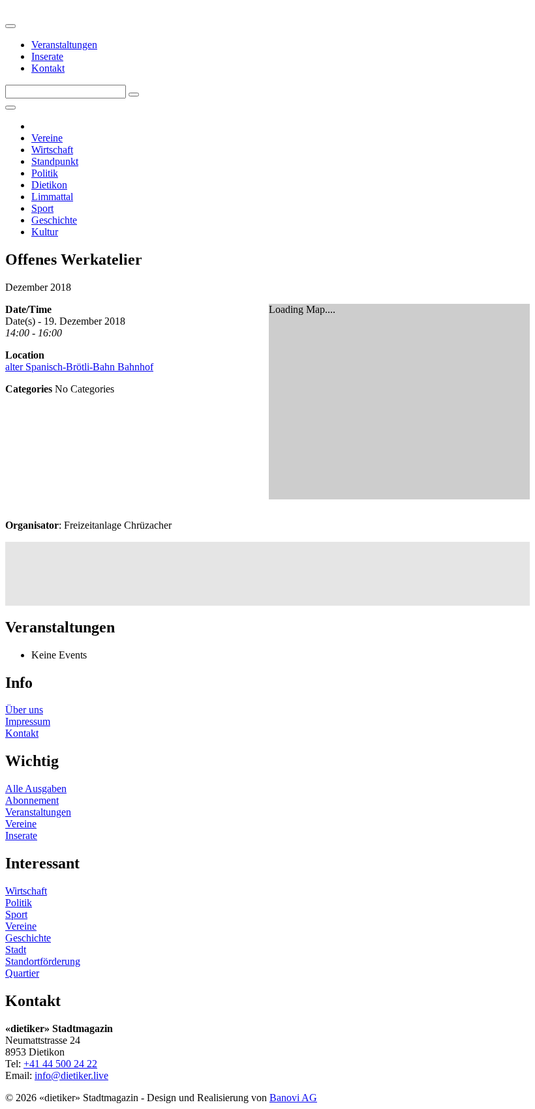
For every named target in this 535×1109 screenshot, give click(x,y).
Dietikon (49, 184)
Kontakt (48, 68)
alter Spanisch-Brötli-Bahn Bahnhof (79, 366)
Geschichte (54, 220)
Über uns (24, 709)
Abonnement (32, 800)
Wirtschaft (52, 149)
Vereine (47, 137)
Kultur (44, 231)
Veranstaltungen (64, 44)
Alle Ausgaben (36, 788)
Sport (42, 208)
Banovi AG (293, 1097)
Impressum (27, 721)
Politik (44, 173)
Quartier (22, 973)
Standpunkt (54, 161)
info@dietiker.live (71, 1075)
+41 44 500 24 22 (60, 1063)
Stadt (15, 949)
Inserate (47, 56)
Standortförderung (42, 961)
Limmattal (52, 196)
